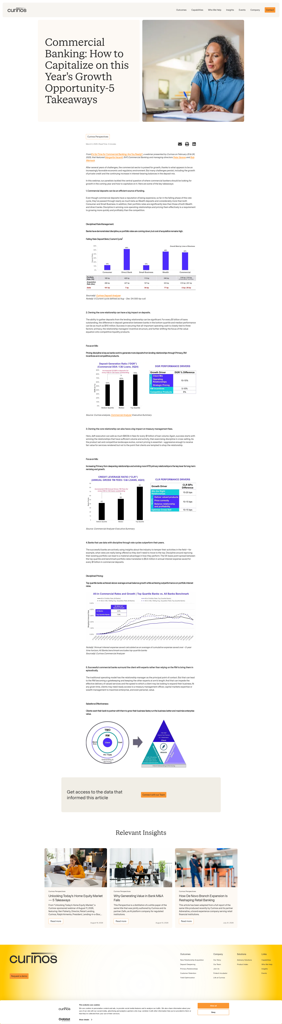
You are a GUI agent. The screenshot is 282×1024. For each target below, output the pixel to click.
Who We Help (214, 10)
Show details (84, 1020)
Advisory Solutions (244, 960)
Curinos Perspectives (97, 136)
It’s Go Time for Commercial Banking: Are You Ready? (116, 154)
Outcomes (181, 10)
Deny (213, 1012)
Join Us (216, 969)
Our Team (217, 964)
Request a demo (19, 976)
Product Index (242, 964)
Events (242, 10)
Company (255, 10)
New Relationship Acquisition (192, 960)
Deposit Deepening (187, 964)
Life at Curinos (219, 978)
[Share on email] (180, 144)
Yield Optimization (187, 978)
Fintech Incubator (220, 973)
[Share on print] (187, 144)
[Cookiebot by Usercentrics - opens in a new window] (64, 1019)
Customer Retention (188, 973)
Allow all (213, 1006)
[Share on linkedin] (194, 144)
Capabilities (197, 10)
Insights (230, 10)
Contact (270, 10)
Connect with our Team (153, 794)
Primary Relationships (189, 969)
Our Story (217, 960)
